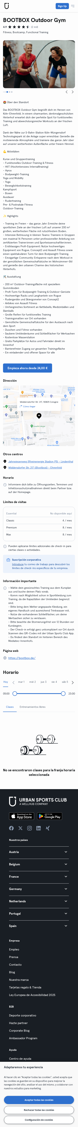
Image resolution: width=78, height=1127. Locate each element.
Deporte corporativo (22, 1015)
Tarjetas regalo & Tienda (25, 987)
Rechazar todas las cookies (39, 1109)
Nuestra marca (19, 980)
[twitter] (20, 828)
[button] (39, 851)
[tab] (5, 92)
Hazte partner (18, 1023)
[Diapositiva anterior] (66, 92)
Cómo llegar (29, 406)
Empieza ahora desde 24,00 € (28, 368)
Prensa (13, 957)
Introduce (18, 564)
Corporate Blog (19, 1030)
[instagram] (29, 828)
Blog (12, 972)
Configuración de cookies (39, 1119)
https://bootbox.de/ (22, 658)
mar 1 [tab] (21, 682)
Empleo (14, 949)
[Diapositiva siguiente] (72, 92)
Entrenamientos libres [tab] (32, 707)
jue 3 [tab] (44, 682)
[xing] (47, 828)
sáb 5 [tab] (65, 682)
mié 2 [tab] (32, 682)
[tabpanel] (39, 747)
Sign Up (62, 6)
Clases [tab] (10, 707)
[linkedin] (38, 828)
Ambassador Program (23, 1038)
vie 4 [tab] (54, 682)
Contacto (15, 964)
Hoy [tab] (5, 682)
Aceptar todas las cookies (39, 1099)
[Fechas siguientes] (72, 682)
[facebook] (11, 828)
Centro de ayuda (20, 1058)
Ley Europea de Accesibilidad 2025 (32, 995)
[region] (39, 1094)
